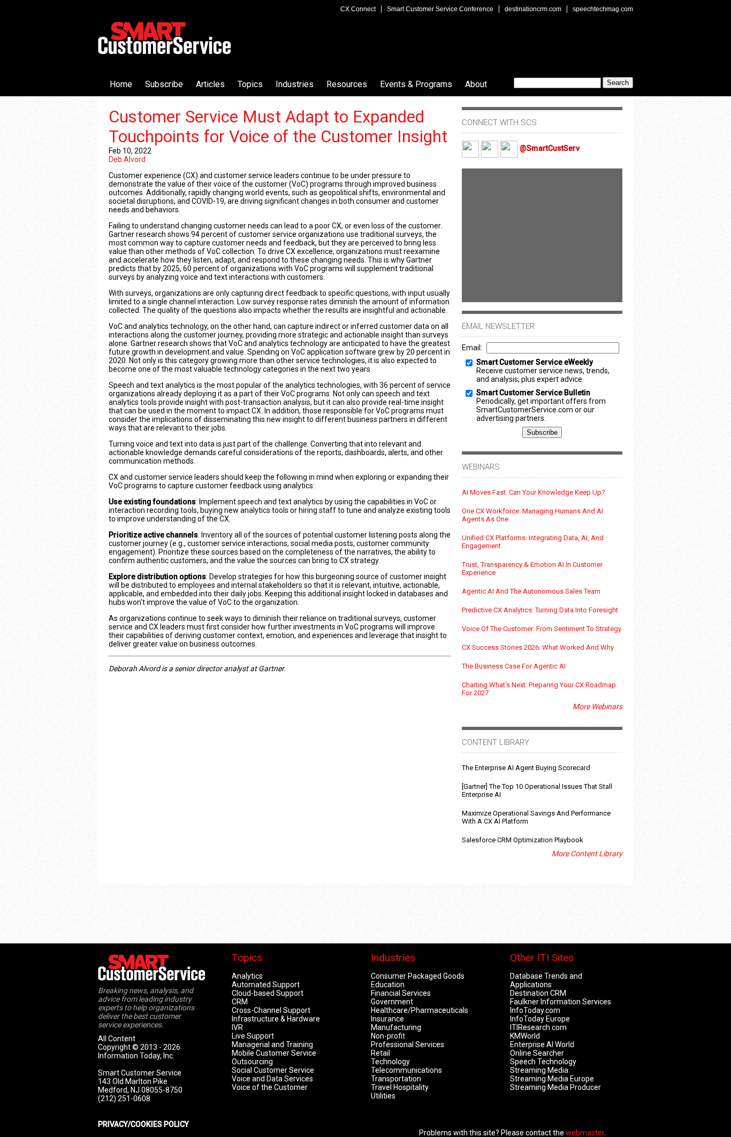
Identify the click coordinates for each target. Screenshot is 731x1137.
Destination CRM (538, 993)
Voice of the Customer (270, 1087)
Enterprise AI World (542, 1044)
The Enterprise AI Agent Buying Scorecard (526, 768)
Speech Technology (543, 1061)
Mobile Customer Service (274, 1053)
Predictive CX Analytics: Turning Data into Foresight (540, 610)
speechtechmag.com (603, 9)
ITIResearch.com (538, 1027)
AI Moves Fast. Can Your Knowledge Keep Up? (533, 492)
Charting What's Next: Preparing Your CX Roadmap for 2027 (539, 689)
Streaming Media (539, 1070)
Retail (380, 1053)
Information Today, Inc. (136, 1055)
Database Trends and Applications (546, 980)
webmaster (585, 1132)
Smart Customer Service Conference (440, 9)
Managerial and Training (272, 1044)
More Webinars (597, 706)
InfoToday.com (535, 1010)
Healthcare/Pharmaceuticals (419, 1010)
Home (121, 84)
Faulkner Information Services (560, 1001)
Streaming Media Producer (555, 1087)
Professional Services (407, 1044)
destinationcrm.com (533, 9)
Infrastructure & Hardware (276, 1019)
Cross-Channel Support (271, 1010)
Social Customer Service (273, 1070)
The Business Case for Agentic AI (514, 666)
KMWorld (525, 1036)
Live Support (253, 1036)
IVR (237, 1027)
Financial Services (401, 993)
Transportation (396, 1078)
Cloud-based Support (267, 993)
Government (392, 1001)
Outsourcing (252, 1061)
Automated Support (266, 984)
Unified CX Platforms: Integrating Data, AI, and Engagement (533, 542)
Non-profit (388, 1036)
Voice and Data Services (272, 1078)
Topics (250, 84)
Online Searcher (537, 1053)
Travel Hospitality (400, 1087)
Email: (472, 347)
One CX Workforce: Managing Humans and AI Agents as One (532, 515)
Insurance (387, 1019)
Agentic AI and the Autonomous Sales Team (531, 591)
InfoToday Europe (540, 1019)
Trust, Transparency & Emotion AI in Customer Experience (532, 568)
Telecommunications (406, 1070)
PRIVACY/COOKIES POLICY (143, 1124)
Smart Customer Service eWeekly (534, 362)
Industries (295, 84)
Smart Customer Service (164, 38)
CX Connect (358, 9)
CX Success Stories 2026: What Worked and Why (538, 647)
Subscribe (164, 84)
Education (388, 984)
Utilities (383, 1096)
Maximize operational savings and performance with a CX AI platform (536, 817)
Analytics (247, 976)
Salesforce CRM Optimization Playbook (522, 840)
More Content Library (587, 853)
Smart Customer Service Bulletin (533, 392)
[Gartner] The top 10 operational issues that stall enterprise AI (537, 790)
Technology (390, 1061)
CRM (240, 1001)
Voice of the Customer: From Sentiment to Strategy (541, 629)
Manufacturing (396, 1027)
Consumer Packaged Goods (418, 976)
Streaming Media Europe (552, 1078)
